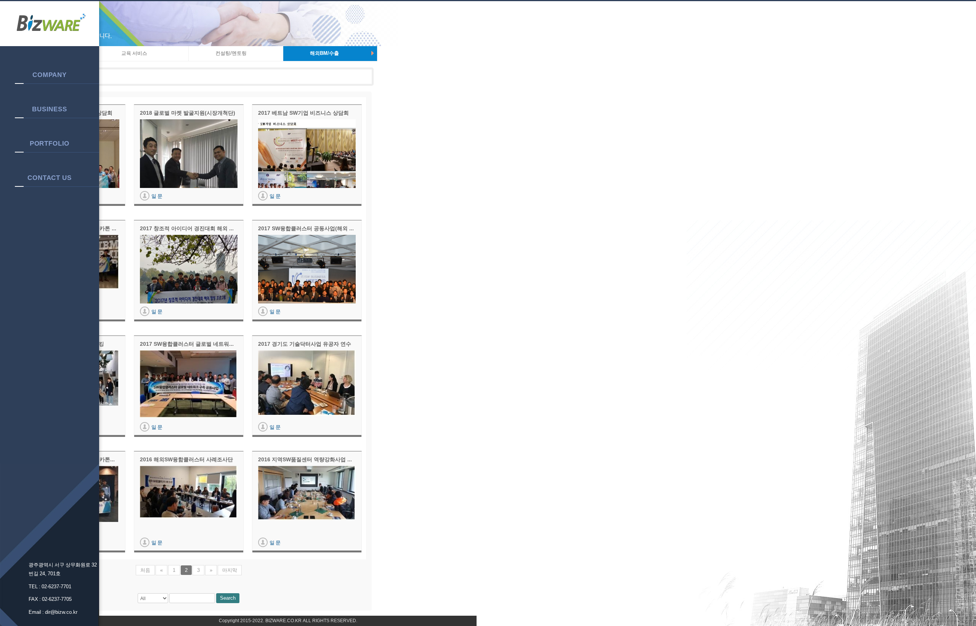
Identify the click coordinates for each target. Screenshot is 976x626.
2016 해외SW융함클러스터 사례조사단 (186, 459)
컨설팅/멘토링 (231, 53)
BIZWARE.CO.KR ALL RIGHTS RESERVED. (310, 620)
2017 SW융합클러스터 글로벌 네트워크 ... (189, 344)
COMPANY (49, 74)
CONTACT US (49, 177)
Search (228, 598)
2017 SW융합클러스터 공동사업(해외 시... (307, 228)
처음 (145, 570)
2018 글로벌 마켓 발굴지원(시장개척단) (187, 113)
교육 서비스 (134, 53)
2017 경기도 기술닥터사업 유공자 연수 (304, 344)
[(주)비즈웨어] (49, 24)
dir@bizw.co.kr (61, 612)
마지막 (229, 570)
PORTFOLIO (50, 143)
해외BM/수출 (324, 53)
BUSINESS (49, 109)
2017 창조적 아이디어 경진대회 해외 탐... (189, 228)
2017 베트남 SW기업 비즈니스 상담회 (303, 113)
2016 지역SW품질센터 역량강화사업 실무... (307, 459)
